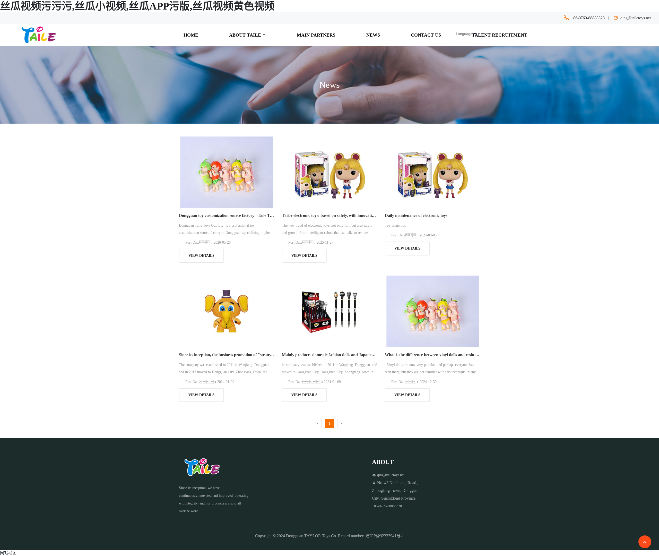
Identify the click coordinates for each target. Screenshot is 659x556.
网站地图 (8, 553)
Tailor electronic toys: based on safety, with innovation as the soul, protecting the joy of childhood (329, 215)
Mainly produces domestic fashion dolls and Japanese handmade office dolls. (329, 355)
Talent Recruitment (499, 35)
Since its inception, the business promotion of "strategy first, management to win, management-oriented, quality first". (226, 355)
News (373, 35)
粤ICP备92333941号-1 (384, 536)
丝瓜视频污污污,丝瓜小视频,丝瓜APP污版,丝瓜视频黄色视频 (137, 6)
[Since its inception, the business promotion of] (226, 311)
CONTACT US (426, 35)
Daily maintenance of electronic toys (416, 215)
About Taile (245, 35)
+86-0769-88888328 (588, 18)
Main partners (316, 35)
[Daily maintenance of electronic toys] (432, 171)
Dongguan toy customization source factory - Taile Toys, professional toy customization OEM (226, 215)
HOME (191, 35)
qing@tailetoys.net (635, 18)
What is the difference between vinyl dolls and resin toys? (432, 355)
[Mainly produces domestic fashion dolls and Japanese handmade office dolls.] (329, 311)
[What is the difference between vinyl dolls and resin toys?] (432, 311)
